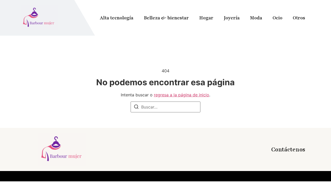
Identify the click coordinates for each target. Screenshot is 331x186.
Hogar (206, 18)
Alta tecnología (116, 18)
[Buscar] (136, 107)
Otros (299, 18)
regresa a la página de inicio (181, 94)
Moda (256, 18)
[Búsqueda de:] (165, 107)
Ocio (277, 18)
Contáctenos (288, 149)
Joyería (232, 18)
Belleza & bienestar (166, 18)
